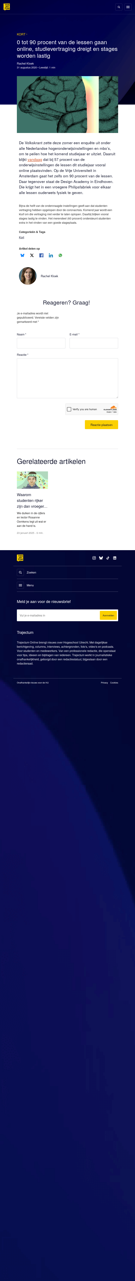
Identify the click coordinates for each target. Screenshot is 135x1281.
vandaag (50, 159)
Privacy (104, 683)
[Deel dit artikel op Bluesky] (22, 255)
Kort (22, 237)
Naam (21, 334)
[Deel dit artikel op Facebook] (41, 255)
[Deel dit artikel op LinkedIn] (50, 255)
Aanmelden (107, 616)
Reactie (23, 354)
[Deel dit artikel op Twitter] (31, 255)
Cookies (114, 683)
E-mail (75, 334)
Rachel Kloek (50, 276)
